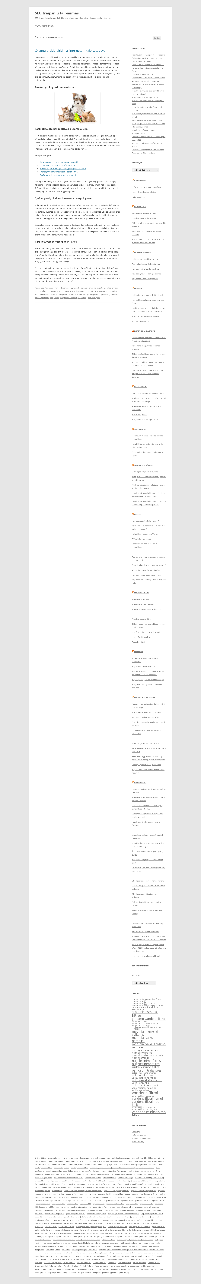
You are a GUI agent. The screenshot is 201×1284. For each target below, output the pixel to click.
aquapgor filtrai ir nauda (121, 1194)
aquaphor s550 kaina (155, 1005)
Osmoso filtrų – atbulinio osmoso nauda (148, 77)
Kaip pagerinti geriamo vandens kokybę (148, 679)
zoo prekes (88, 1256)
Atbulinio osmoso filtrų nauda (144, 218)
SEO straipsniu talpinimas (50, 1158)
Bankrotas (146, 1256)
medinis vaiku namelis (145, 1050)
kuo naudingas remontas (117, 1227)
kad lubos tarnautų (79, 1269)
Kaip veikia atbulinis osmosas (144, 213)
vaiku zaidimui (147, 1240)
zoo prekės (54, 297)
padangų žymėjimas (89, 1158)
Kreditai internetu (99, 1263)
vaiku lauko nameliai (144, 1077)
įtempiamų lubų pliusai (61, 1269)
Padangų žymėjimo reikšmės (143, 153)
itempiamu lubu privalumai (75, 1246)
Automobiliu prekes (152, 1259)
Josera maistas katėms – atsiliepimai (146, 609)
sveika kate (39, 1253)
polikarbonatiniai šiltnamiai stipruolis (67, 1240)
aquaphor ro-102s (106, 1197)
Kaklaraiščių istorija (139, 414)
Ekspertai (138, 514)
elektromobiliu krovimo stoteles (143, 1253)
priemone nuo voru (142, 1207)
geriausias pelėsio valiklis (75, 1213)
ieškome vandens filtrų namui (61, 1174)
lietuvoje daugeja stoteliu (131, 1223)
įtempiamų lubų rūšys (119, 1272)
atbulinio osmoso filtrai (93, 1164)
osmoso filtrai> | (41, 1161)
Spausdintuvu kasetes (116, 1259)
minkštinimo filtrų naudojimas (98, 1161)
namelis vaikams (142, 1052)
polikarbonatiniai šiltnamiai (104, 1256)
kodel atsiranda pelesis (91, 1240)
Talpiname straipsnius (44, 26)
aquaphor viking (138, 1009)
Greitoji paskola (41, 1266)
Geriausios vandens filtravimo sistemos (148, 149)
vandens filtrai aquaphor (143, 1096)
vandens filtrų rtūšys (155, 1174)
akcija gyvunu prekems (86, 288)
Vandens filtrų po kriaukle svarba (145, 81)
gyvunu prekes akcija (69, 291)
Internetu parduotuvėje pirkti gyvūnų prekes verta (63, 168)
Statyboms (138, 652)
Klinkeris (138, 288)
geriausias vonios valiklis (73, 1223)
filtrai (136, 1015)
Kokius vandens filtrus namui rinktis (146, 712)
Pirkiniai (56, 288)
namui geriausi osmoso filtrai (58, 1181)
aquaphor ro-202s (143, 1200)
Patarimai (49, 288)
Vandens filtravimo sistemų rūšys (145, 717)
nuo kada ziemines (147, 1236)
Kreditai (75, 1266)
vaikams (53, 1236)
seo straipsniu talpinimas (121, 1187)
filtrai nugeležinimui (156, 1158)
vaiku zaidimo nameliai (146, 1085)
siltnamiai (103, 1249)
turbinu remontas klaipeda (138, 1249)
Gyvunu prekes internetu (65, 1263)
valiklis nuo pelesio (140, 1090)
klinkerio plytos (154, 1027)
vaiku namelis (140, 1083)
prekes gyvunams (42, 297)
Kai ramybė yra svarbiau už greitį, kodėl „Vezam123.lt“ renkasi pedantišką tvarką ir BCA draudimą (149, 947)
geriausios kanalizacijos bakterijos (57, 1243)
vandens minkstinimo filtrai (149, 1113)
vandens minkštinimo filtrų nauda (81, 1184)
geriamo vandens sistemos (63, 1187)
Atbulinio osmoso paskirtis (143, 74)
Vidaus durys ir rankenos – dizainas (146, 570)
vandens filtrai (145, 1093)
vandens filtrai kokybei (90, 1171)
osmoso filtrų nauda (55, 1161)
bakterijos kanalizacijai (88, 1236)
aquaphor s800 (76, 1197)
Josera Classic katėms (140, 599)
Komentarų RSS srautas (141, 1138)
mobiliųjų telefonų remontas (113, 1220)
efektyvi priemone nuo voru (51, 1230)
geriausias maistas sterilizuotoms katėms (67, 1220)
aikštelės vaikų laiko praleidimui (93, 1217)
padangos (156, 1071)
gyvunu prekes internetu (88, 291)
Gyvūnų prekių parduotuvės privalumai (58, 175)
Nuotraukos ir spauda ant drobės (145, 931)
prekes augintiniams (109, 294)
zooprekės (82, 297)
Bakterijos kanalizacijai (144, 331)
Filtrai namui (140, 207)
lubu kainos (66, 1249)
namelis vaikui (140, 1058)
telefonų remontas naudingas (118, 1217)
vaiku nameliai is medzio (147, 1080)
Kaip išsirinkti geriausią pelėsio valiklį (146, 575)
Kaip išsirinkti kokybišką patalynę (145, 269)
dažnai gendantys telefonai (52, 1223)
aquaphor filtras (153, 999)
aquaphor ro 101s (140, 1001)
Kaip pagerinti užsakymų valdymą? (146, 956)
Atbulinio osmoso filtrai (141, 619)
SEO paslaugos (140, 387)
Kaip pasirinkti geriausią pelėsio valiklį (147, 120)
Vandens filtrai (49, 1263)
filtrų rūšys (143, 1158)
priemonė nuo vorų (52, 1210)
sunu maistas (77, 1256)
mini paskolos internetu (50, 1256)
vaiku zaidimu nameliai (144, 1087)
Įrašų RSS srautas (139, 1135)
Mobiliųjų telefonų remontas (143, 130)
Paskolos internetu (84, 1263)
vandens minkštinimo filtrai (142, 1181)
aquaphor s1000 (134, 1197)
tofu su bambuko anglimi (54, 1253)
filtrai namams (74, 1171)
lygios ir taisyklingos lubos (51, 1272)
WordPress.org (138, 1141)
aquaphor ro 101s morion (143, 1003)
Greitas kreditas (154, 1263)
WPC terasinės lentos (140, 321)
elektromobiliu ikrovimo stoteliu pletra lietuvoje (102, 1223)
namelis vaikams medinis (147, 1055)
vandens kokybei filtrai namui (108, 1174)
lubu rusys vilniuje (79, 1249)
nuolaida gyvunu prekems (89, 294)
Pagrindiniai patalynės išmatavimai (146, 264)
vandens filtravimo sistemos (145, 1109)
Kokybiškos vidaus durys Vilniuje (145, 97)
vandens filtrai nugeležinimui (56, 1184)
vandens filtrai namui (147, 1098)
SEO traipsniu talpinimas (57, 13)
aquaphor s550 (98, 1204)
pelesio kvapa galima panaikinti (121, 1207)
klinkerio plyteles (139, 1027)
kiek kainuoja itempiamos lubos (115, 1246)
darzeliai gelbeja (130, 1243)
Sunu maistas (139, 429)
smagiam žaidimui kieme (70, 1217)
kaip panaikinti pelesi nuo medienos (145, 1023)
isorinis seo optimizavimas (75, 1233)
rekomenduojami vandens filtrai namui (68, 1177)
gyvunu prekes (54, 291)
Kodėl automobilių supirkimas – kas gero (148, 55)
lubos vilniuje (92, 1249)
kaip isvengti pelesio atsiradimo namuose (123, 1213)
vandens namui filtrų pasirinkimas (133, 1174)
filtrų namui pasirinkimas (145, 1168)
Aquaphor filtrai (138, 133)
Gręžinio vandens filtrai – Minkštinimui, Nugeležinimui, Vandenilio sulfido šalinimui (148, 373)
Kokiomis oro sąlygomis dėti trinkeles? (147, 295)
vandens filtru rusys (61, 1197)
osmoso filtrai (142, 1070)
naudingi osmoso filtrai (79, 1168)
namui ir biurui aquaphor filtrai (154, 1197)
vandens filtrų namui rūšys (85, 1174)
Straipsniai (112, 1263)
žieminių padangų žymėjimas (127, 1158)
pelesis (151, 1075)
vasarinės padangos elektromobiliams (59, 1227)
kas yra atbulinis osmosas (147, 1164)
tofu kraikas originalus (97, 1253)
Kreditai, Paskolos (86, 1266)
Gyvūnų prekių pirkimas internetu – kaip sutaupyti (70, 50)
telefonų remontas (69, 1210)
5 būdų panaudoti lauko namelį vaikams (148, 881)
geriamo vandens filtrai (149, 1018)
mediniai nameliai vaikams (145, 1033)
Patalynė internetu (142, 252)
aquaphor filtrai (139, 999)
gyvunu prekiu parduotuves (67, 294)
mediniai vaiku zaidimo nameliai (149, 1045)
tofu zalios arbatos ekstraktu (76, 1253)
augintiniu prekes (104, 288)
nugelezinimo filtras (146, 1060)
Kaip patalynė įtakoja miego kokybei (146, 274)
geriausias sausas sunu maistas (128, 1256)
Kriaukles (38, 1263)
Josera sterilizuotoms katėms (143, 604)
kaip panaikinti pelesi (139, 1021)
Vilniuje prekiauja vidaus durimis (145, 472)
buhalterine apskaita (92, 1243)
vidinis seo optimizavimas (97, 1233)
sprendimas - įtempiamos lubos (123, 1269)
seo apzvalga (143, 1233)
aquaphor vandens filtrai (145, 1007)
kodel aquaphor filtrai (71, 1200)
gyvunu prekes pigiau (108, 291)
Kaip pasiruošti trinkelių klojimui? (145, 521)
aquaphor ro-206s (58, 1204)
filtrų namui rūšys (109, 1177)
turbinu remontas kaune (117, 1249)
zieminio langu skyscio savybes (129, 1240)
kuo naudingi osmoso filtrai (100, 1168)
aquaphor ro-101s (91, 1197)
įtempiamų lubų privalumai (147, 1269)
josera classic (128, 1230)
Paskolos (67, 1266)
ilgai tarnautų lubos (117, 1266)
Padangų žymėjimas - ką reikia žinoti (146, 764)
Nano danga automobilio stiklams (145, 743)
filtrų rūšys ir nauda (136, 1161)
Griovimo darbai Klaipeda (59, 1259)
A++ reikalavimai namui (141, 539)
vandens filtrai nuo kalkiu (145, 1103)
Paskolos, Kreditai (55, 1266)
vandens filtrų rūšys (125, 1177)
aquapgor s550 (120, 1197)
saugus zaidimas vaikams (108, 1236)
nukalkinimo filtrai (146, 1067)
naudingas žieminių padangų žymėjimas (91, 1227)
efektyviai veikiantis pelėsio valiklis (76, 1230)
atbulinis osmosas (145, 1012)
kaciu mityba (65, 1256)
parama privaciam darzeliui (112, 1243)
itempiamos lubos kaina (138, 1246)
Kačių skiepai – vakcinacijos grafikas (146, 187)
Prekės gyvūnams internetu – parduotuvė (59, 171)
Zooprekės (65, 288)
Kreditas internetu (124, 1263)
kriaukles (132, 1233)
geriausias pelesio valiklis (145, 1230)
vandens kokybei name (43, 1177)
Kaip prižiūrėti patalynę (141, 637)
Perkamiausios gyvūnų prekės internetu (58, 165)
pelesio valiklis (140, 1075)
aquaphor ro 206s (62, 1207)
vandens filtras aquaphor (143, 1107)
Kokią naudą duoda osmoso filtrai (145, 316)
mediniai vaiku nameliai (142, 1039)
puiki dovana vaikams (51, 1217)
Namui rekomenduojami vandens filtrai (148, 393)
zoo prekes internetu (68, 297)
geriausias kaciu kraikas (140, 1217)
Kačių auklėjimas (138, 197)
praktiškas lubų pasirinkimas (98, 1269)
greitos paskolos (132, 1266)
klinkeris (136, 1029)
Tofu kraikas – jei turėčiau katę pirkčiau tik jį (60, 162)
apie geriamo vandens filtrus (125, 1164)
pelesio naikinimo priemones (145, 1073)
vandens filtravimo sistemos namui (141, 1171)
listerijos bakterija (108, 1240)
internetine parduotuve (71, 1158)
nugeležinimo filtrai (146, 1064)
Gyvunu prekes (140, 180)
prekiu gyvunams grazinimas (118, 1253)
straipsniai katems (157, 1249)
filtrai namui (75, 1181)
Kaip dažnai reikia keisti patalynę (145, 278)
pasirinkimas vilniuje (146, 1243)
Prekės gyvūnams (141, 593)
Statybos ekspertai (99, 1259)
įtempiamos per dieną (101, 1272)
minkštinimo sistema (119, 1161)
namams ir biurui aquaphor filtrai (48, 1200)
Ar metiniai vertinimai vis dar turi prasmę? (149, 565)
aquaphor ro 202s (47, 1207)
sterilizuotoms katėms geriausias (138, 1220)
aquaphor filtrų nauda (88, 1194)
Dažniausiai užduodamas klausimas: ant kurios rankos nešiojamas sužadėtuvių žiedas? (148, 67)
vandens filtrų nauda (58, 1164)
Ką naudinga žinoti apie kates (144, 192)
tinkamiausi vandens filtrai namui (113, 1171)
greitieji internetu (147, 1266)
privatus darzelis (56, 1246)
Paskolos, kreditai (101, 1266)
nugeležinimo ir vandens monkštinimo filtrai (129, 1184)
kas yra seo (81, 1210)
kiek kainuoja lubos (53, 1249)
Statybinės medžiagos (143, 465)
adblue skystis (77, 1243)
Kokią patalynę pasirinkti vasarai (145, 259)
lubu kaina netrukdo (94, 1246)
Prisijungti (136, 1131)
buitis (47, 1236)
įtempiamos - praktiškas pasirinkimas (77, 1272)
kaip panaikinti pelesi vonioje (142, 1025)
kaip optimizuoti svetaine (117, 1233)
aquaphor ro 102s (140, 1005)
